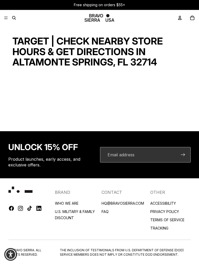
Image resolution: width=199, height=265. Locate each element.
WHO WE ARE (67, 203)
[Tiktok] (29, 208)
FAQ (105, 211)
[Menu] (6, 18)
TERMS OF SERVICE (167, 219)
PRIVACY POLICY (164, 211)
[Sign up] (182, 154)
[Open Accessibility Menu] (10, 254)
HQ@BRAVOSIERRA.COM (123, 203)
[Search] (14, 18)
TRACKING (159, 228)
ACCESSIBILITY (163, 203)
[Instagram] (20, 208)
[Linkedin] (39, 208)
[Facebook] (11, 208)
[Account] (180, 18)
